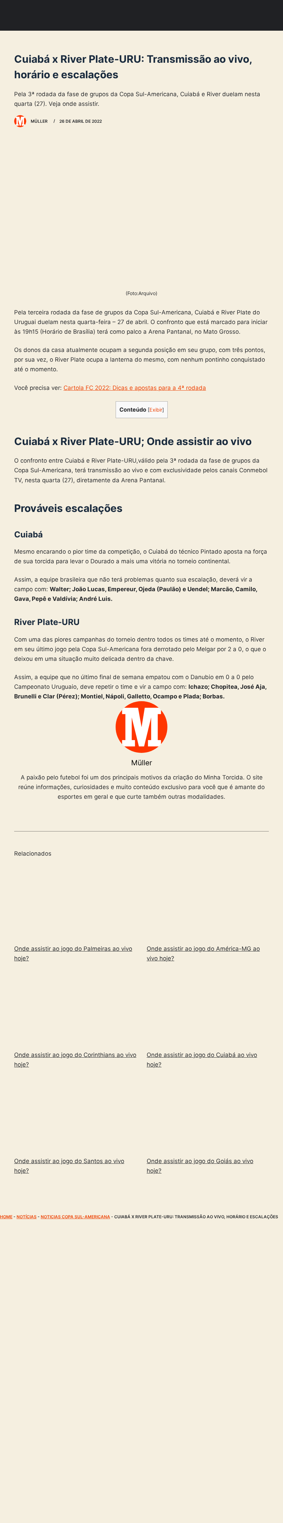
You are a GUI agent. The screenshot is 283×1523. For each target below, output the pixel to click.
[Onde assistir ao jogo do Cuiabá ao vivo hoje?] (208, 1008)
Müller (141, 762)
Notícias (27, 1216)
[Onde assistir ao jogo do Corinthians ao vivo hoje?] (75, 1008)
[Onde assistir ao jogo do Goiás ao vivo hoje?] (208, 1114)
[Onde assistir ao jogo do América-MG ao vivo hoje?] (208, 901)
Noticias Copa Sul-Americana (75, 1216)
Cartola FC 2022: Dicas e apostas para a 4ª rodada (135, 387)
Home (6, 1216)
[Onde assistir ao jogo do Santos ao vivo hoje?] (75, 1114)
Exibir (155, 410)
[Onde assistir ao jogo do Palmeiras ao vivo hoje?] (75, 901)
